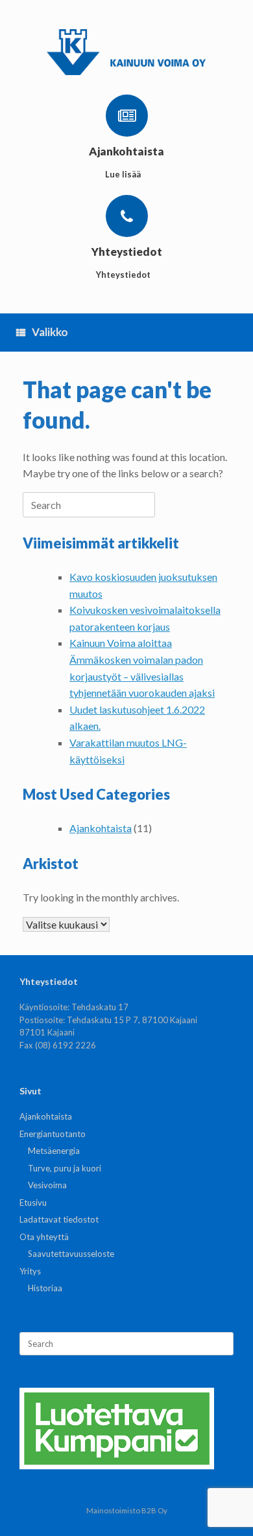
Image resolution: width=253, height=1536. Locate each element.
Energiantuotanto (52, 1134)
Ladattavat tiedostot (59, 1219)
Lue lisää (124, 174)
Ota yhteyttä (44, 1237)
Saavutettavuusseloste (71, 1253)
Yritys (30, 1271)
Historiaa (45, 1288)
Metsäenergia (54, 1151)
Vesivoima (47, 1185)
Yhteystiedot (124, 274)
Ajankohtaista (100, 828)
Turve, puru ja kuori (64, 1168)
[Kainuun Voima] (126, 52)
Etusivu (33, 1202)
